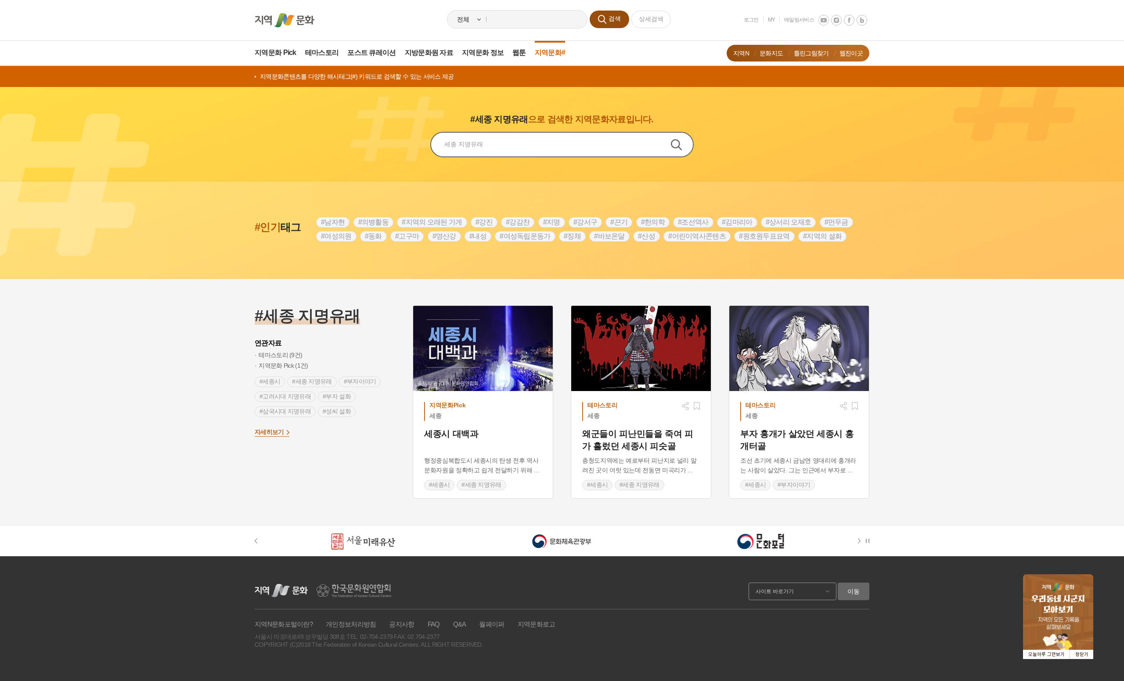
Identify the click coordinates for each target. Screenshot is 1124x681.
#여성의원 (336, 236)
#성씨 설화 (337, 411)
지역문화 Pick (275, 52)
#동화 (373, 236)
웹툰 (519, 52)
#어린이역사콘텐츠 (697, 236)
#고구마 (407, 236)
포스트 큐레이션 (371, 52)
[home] (284, 20)
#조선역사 (693, 222)
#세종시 (269, 381)
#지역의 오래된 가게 (432, 222)
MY (771, 20)
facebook (849, 20)
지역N (741, 53)
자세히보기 (269, 431)
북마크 (697, 406)
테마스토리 (322, 52)
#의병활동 (373, 222)
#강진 (484, 222)
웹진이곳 (851, 53)
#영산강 (444, 236)
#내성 (477, 236)
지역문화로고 (536, 624)
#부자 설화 (337, 396)
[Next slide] (861, 540)
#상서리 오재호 (788, 222)
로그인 (751, 20)
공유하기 (685, 406)
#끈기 (618, 222)
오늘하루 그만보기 (1046, 654)
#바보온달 (609, 236)
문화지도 (771, 53)
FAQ (434, 624)
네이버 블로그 (862, 20)
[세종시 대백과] (483, 348)
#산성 (646, 236)
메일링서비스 (799, 20)
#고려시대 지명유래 (285, 396)
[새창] (641, 348)
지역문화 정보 (483, 52)
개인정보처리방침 (351, 624)
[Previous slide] (260, 540)
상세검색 (651, 18)
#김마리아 (737, 222)
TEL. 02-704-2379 (369, 636)
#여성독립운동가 (525, 236)
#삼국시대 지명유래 (285, 411)
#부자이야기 (360, 381)
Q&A (459, 624)
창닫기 (1081, 654)
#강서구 (585, 222)
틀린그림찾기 (811, 53)
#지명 (551, 222)
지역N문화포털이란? (284, 624)
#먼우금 (836, 222)
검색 (682, 144)
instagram (836, 20)
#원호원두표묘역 (764, 236)
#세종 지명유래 (311, 381)
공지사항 (401, 624)
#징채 (572, 236)
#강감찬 (518, 222)
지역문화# (550, 52)
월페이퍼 (491, 624)
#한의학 (653, 222)
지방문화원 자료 (429, 52)
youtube (824, 20)
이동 (853, 591)
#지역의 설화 (822, 236)
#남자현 (333, 222)
